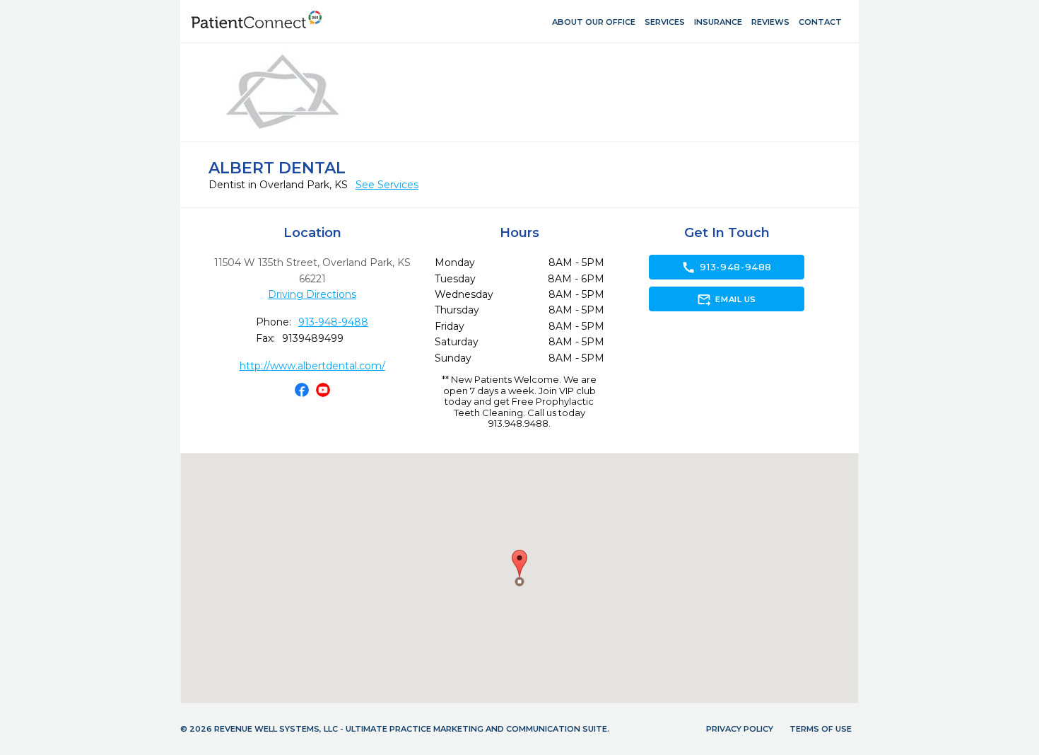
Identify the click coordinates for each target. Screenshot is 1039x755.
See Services (387, 184)
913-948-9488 (333, 322)
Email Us (726, 299)
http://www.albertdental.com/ (312, 365)
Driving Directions (312, 294)
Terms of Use (820, 729)
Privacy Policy (739, 729)
